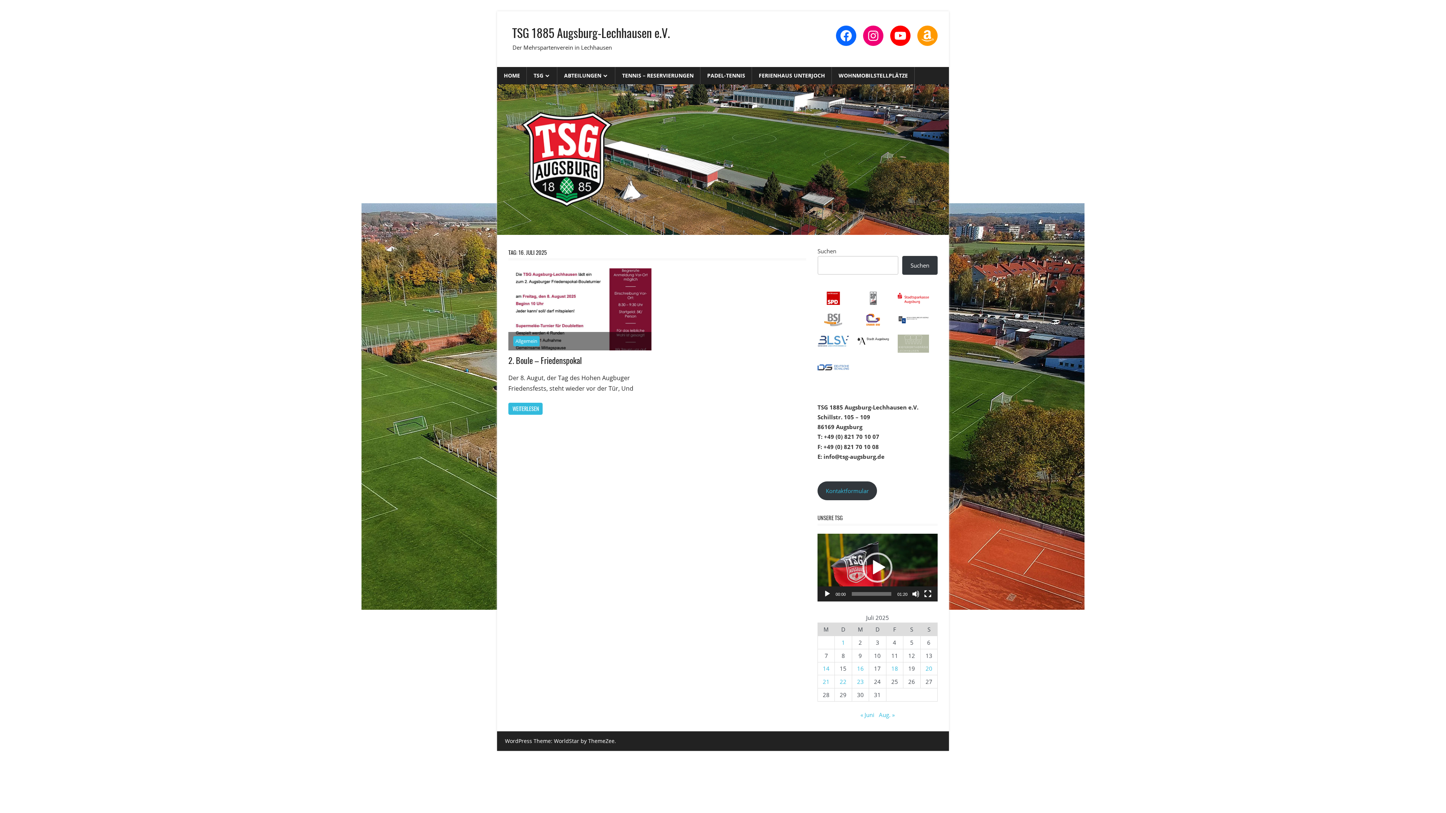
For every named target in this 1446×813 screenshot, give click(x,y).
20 (929, 668)
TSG (538, 75)
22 (843, 681)
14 (826, 668)
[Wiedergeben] (827, 594)
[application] (878, 567)
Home (512, 75)
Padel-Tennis (726, 75)
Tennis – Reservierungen (658, 75)
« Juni (867, 715)
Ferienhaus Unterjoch (792, 75)
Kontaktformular (847, 491)
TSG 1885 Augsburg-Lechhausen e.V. (591, 32)
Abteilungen (582, 75)
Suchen (827, 251)
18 (894, 668)
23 (860, 681)
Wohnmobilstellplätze (873, 75)
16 (860, 668)
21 (826, 681)
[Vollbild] (928, 594)
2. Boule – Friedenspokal (545, 360)
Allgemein (526, 341)
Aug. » (887, 715)
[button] (877, 568)
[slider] (871, 594)
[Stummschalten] (916, 594)
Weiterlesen (526, 409)
